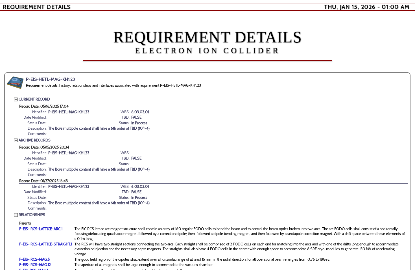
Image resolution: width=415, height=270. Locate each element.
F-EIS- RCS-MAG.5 (34, 259)
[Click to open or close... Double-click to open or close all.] (15, 82)
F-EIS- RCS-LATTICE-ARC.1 (40, 229)
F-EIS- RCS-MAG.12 (35, 264)
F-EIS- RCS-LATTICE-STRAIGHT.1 (45, 244)
